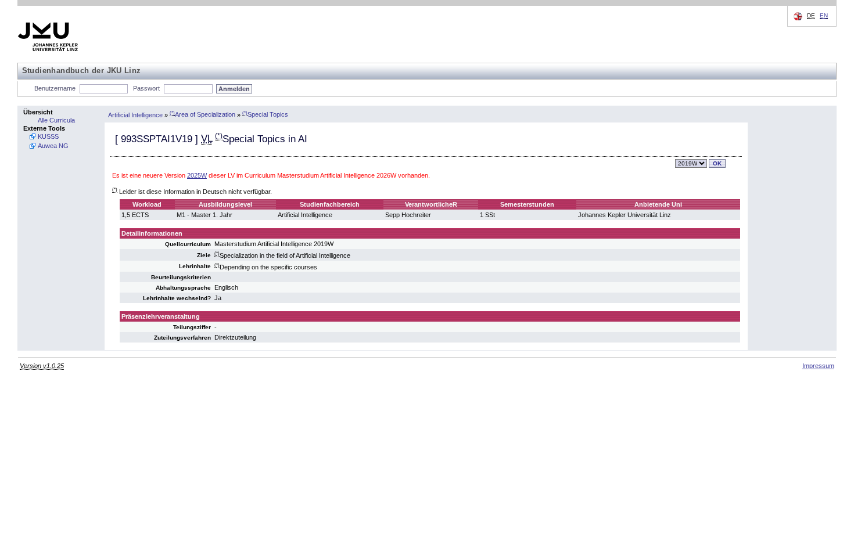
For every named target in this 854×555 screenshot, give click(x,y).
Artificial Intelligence (135, 114)
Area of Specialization (202, 114)
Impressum (818, 365)
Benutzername (55, 88)
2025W (197, 175)
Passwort (146, 88)
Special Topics (265, 114)
